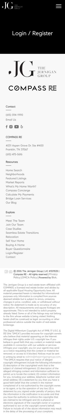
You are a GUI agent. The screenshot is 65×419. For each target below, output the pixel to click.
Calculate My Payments (20, 194)
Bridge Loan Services (18, 198)
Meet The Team (15, 221)
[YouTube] (16, 126)
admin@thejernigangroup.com (42, 356)
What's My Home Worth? (21, 186)
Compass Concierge (18, 190)
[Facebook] (6, 126)
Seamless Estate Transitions (22, 233)
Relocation (12, 237)
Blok (54, 277)
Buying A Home (15, 245)
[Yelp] (21, 126)
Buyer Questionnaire (18, 249)
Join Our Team (14, 224)
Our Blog (11, 202)
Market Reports (15, 182)
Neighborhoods (15, 174)
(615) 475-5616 (14, 154)
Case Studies (13, 229)
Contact (10, 257)
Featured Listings (16, 178)
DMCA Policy (29, 277)
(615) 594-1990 (14, 115)
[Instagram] (10, 126)
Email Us (11, 119)
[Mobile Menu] (58, 6)
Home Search (14, 170)
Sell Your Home (15, 241)
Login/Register (14, 253)
